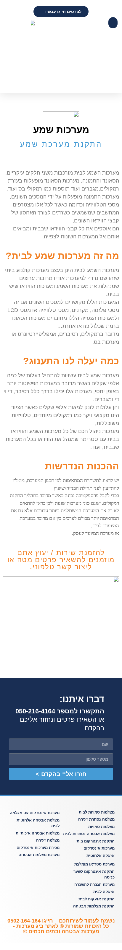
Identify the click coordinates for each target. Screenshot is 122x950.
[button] (113, 22)
